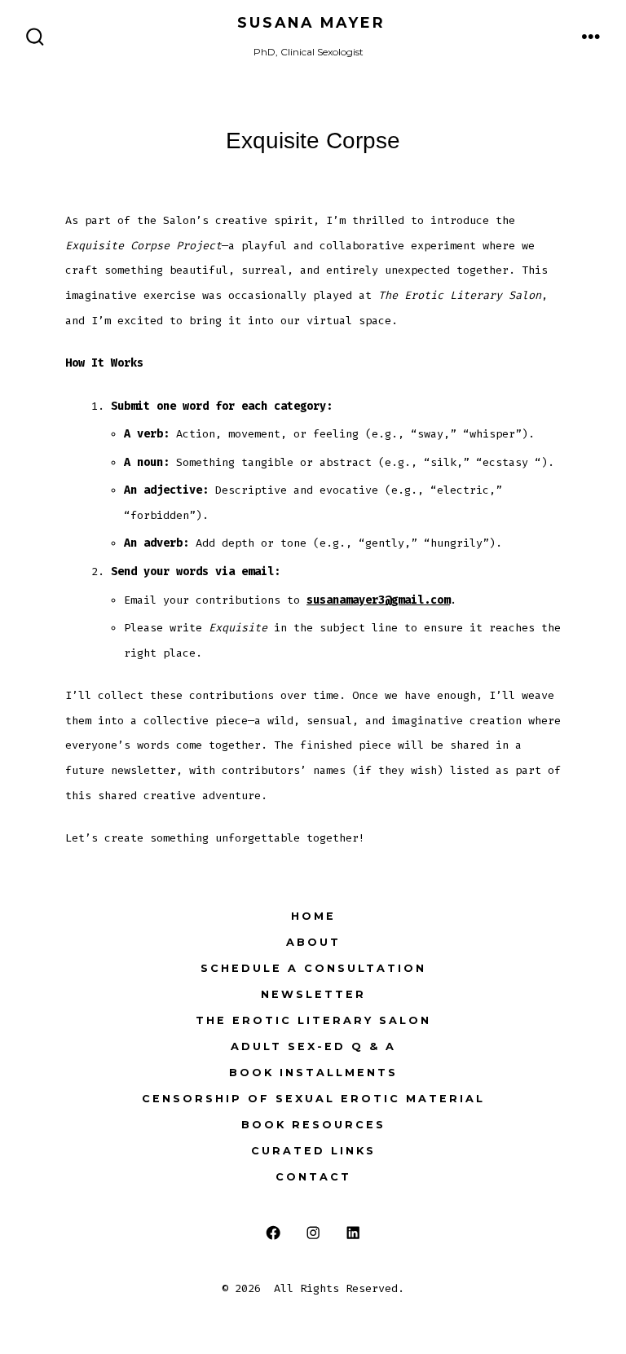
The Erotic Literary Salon (313, 1020)
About (313, 942)
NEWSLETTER (313, 994)
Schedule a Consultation (313, 968)
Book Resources (313, 1125)
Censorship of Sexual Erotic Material (313, 1098)
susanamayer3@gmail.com (378, 600)
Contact (313, 1177)
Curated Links (313, 1151)
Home (313, 916)
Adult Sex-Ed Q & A (313, 1046)
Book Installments (313, 1072)
